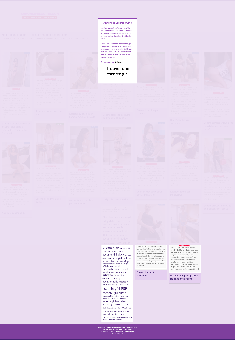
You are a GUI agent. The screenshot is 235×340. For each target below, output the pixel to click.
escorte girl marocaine (115, 273)
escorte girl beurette (116, 251)
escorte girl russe (114, 293)
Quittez (117, 80)
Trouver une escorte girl (117, 71)
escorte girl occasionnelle (112, 279)
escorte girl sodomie (117, 298)
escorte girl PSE (114, 288)
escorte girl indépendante (111, 267)
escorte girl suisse (111, 304)
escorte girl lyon (116, 272)
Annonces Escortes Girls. (127, 327)
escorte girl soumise (114, 301)
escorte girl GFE (113, 263)
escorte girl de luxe (119, 258)
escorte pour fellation (115, 308)
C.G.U (121, 333)
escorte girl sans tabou (111, 296)
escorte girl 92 (115, 247)
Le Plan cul (118, 62)
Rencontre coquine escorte (121, 317)
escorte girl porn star (118, 284)
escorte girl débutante (109, 261)
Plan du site (115, 333)
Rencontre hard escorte (112, 320)
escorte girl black (113, 254)
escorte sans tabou (114, 311)
